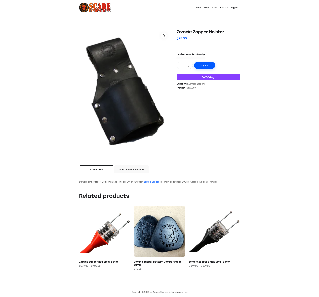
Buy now (204, 65)
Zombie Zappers (196, 83)
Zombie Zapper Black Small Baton (209, 261)
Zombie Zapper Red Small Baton (99, 261)
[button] (164, 36)
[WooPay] (208, 77)
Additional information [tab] (132, 169)
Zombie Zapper (151, 181)
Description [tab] (96, 169)
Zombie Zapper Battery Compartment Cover (157, 263)
